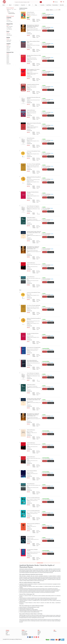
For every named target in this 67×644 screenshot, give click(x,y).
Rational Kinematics (30, 138)
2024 (8, 57)
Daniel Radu (34, 111)
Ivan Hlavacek (35, 179)
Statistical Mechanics (31, 429)
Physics (9, 11)
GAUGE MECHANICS (31, 217)
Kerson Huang (30, 431)
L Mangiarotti (30, 219)
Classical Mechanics (31, 276)
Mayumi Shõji (36, 28)
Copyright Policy (24, 634)
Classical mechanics (11, 12)
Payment (39, 631)
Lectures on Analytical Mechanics (33, 497)
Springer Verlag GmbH (33, 59)
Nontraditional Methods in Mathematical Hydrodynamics (32, 361)
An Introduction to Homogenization (34, 347)
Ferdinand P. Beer (30, 207)
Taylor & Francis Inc (33, 112)
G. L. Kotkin (34, 499)
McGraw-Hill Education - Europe (35, 208)
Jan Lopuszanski (30, 234)
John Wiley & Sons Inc (33, 432)
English (8, 46)
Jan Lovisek (32, 180)
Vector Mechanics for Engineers (33, 206)
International (9, 35)
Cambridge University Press (34, 539)
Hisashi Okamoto (30, 28)
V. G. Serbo (38, 499)
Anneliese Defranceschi (36, 552)
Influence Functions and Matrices (33, 523)
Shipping (39, 632)
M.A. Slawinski (30, 43)
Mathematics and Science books (11, 10)
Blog (6, 633)
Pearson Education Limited (34, 280)
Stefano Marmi (35, 264)
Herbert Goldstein (35, 278)
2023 (8, 58)
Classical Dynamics (30, 12)
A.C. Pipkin (29, 152)
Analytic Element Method (32, 470)
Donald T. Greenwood (31, 13)
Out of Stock (9, 21)
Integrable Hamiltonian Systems (33, 84)
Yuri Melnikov (30, 525)
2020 (8, 62)
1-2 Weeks (9, 27)
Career (7, 632)
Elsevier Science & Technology (34, 45)
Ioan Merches (30, 111)
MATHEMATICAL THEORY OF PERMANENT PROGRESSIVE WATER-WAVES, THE (33, 26)
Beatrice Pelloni (30, 264)
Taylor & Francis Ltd (33, 87)
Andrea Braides (30, 552)
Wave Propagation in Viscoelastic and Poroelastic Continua (33, 70)
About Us (7, 631)
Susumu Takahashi (31, 125)
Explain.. (52, 14)
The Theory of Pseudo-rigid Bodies (33, 164)
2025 (8, 56)
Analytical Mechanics (31, 110)
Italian (8, 48)
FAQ (38, 634)
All (8, 25)
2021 (8, 61)
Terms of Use (24, 632)
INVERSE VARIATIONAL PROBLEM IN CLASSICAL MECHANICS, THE (34, 232)
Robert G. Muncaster (35, 165)
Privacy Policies (24, 631)
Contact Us (8, 634)
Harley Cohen (30, 165)
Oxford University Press (34, 266)
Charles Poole (30, 278)
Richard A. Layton (30, 194)
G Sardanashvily (34, 219)
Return (39, 633)
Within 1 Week (9, 26)
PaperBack (9, 40)
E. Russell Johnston (37, 207)
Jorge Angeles (30, 139)
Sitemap (55, 631)
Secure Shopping (24, 633)
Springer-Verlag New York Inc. (34, 140)
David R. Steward (30, 472)
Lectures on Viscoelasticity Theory (33, 151)
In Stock (8, 20)
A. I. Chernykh (30, 499)
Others (8, 41)
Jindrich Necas (30, 179)
